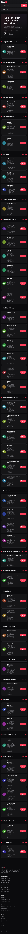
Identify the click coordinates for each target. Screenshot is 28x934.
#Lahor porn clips (5, 910)
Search (24, 5)
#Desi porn (4, 897)
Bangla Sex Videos (5, 880)
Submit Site (4, 920)
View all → (24, 41)
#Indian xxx (4, 908)
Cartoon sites (4, 884)
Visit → (23, 51)
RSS (26, 2)
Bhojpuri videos (5, 882)
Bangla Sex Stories (5, 878)
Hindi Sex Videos (5, 891)
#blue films (4, 903)
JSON (2, 923)
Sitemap (3, 925)
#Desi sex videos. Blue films (8, 906)
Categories (5, 9)
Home (22, 2)
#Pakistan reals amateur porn (8, 904)
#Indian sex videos (5, 899)
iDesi (4, 2)
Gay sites (3, 886)
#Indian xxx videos (5, 901)
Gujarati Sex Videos (6, 887)
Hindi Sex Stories (5, 889)
